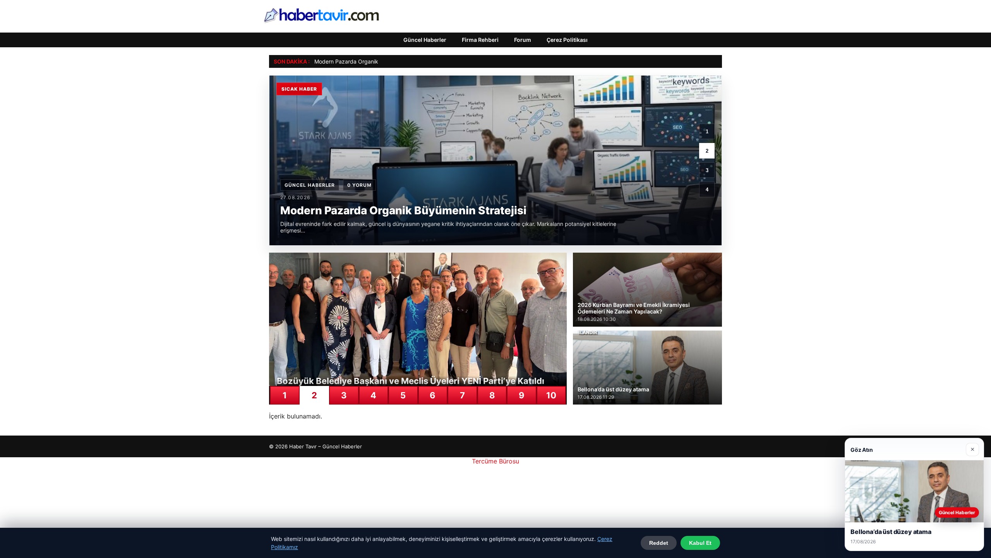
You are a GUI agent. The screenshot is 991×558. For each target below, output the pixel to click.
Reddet (658, 543)
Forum (522, 39)
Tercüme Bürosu (495, 461)
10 (551, 395)
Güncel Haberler (424, 39)
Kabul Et (700, 543)
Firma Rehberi (480, 39)
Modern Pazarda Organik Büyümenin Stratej (370, 61)
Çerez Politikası (567, 39)
